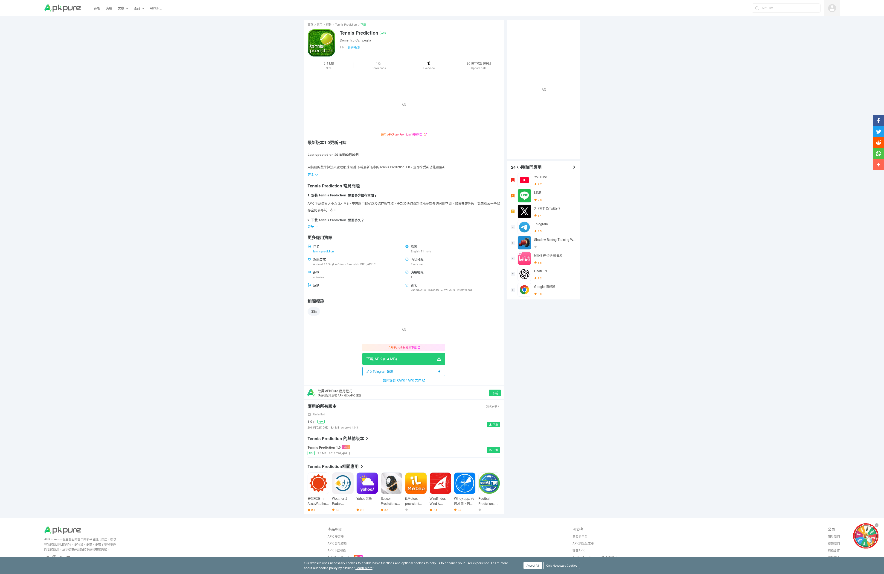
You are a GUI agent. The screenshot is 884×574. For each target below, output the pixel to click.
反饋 (316, 285)
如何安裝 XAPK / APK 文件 (402, 380)
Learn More (363, 567)
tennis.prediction (323, 251)
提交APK (579, 550)
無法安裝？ (493, 406)
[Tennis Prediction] (321, 43)
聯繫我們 (834, 543)
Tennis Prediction (346, 24)
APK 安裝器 (336, 536)
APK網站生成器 (583, 543)
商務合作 (834, 550)
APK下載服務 (337, 550)
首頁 (310, 24)
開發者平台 (580, 536)
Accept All (532, 565)
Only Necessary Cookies (561, 565)
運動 (329, 24)
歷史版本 (353, 47)
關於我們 (834, 536)
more (428, 251)
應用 (319, 24)
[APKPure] (62, 8)
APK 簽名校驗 (337, 543)
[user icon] (832, 8)
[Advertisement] (541, 89)
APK (383, 33)
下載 (495, 393)
